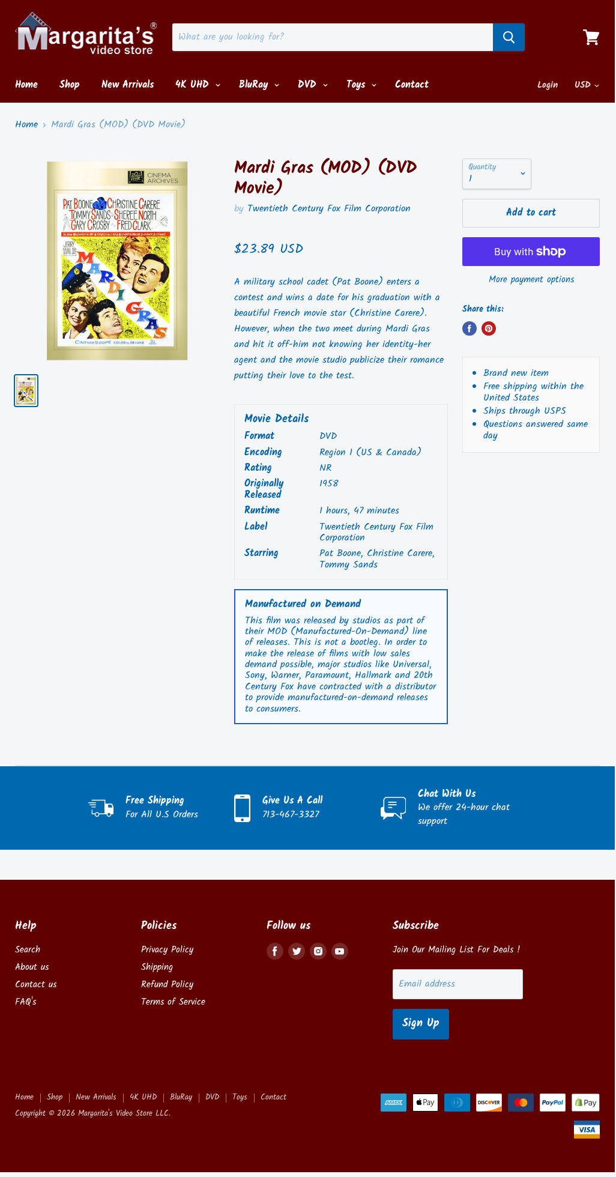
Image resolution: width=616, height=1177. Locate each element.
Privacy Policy (167, 950)
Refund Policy (167, 985)
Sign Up (420, 1023)
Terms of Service (173, 1002)
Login (547, 85)
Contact (412, 84)
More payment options (531, 280)
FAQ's (25, 1002)
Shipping (157, 967)
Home (26, 84)
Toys (357, 84)
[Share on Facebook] (469, 328)
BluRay (255, 84)
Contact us (35, 985)
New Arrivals (127, 84)
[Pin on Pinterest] (489, 328)
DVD (309, 84)
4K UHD (194, 84)
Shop (69, 84)
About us (32, 967)
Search (27, 950)
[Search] (509, 37)
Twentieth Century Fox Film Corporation (329, 208)
